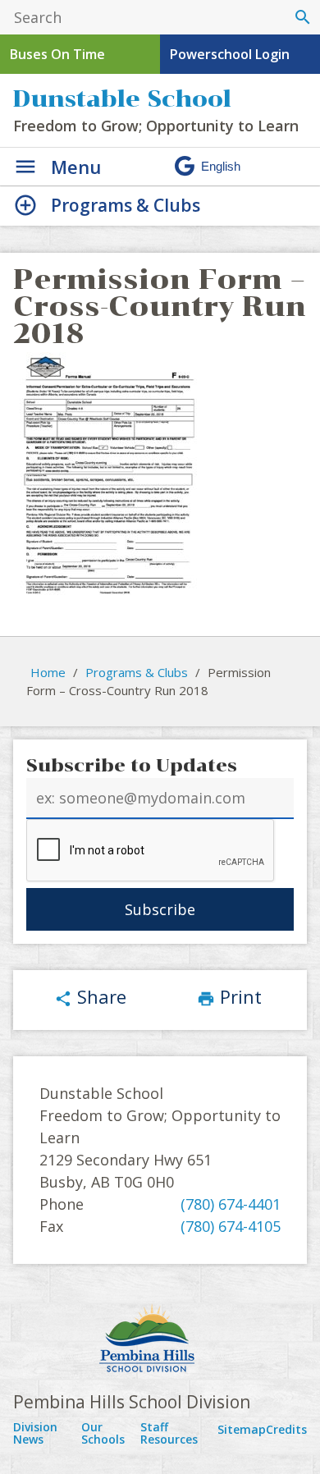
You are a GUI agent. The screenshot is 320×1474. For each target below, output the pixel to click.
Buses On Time (57, 54)
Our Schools (103, 1433)
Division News (35, 1433)
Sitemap (241, 1429)
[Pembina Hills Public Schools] (160, 1340)
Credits (286, 1429)
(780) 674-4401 (231, 1204)
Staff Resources (169, 1433)
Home (48, 672)
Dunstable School (122, 98)
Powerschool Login (230, 54)
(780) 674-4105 (231, 1226)
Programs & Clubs (136, 672)
